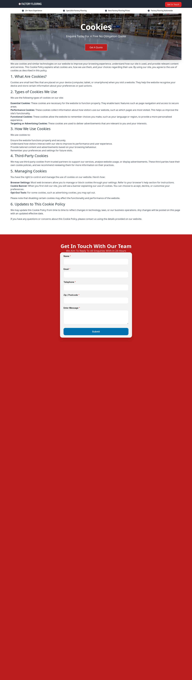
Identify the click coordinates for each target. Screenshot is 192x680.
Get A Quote (96, 47)
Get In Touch (173, 4)
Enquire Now (96, 227)
